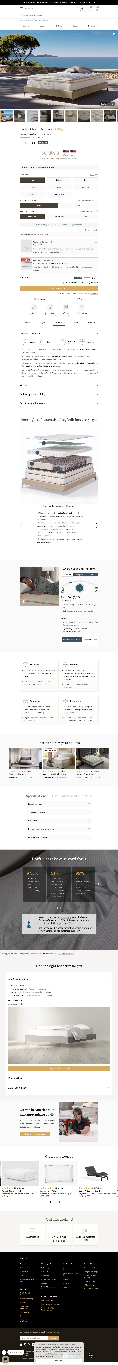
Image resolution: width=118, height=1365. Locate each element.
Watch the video (90, 640)
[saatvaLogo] (24, 1259)
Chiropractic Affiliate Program (91, 1276)
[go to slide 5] (54, 104)
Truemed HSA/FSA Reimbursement (47, 1309)
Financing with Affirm (48, 1300)
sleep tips (56, 1332)
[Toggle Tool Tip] (22, 1004)
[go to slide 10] (69, 104)
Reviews (44, 1283)
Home (22, 20)
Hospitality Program (91, 1281)
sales (39, 1332)
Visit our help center (27, 1268)
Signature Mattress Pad (42, 242)
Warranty (23, 1302)
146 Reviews (20, 1188)
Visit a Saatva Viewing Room (27, 1280)
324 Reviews (59, 1188)
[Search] (95, 15)
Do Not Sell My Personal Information (30, 1358)
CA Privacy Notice (25, 1356)
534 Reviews (27, 771)
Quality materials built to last (71, 1275)
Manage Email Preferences (24, 1321)
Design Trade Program (91, 1272)
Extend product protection (25, 1307)
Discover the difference (35, 1134)
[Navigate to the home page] (29, 8)
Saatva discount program (50, 1304)
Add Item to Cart (59, 288)
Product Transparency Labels (48, 1288)
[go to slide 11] (72, 104)
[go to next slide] (97, 525)
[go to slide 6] (57, 104)
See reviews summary (66, 953)
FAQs (21, 1316)
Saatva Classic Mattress (41, 20)
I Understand (59, 1360)
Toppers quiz (45, 1275)
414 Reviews (61, 771)
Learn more (94, 294)
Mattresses (29, 20)
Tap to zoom (106, 104)
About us (66, 1283)
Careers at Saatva (90, 1268)
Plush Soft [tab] (67, 575)
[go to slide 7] (60, 104)
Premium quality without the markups (71, 1269)
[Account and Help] (82, 8)
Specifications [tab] (36, 796)
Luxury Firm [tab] (79, 575)
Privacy (28, 1353)
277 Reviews (95, 771)
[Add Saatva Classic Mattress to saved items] (114, 34)
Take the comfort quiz (72, 640)
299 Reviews (97, 1188)
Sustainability (67, 1279)
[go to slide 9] (66, 104)
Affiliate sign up (89, 1285)
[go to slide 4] (51, 104)
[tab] (32, 438)
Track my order (25, 1312)
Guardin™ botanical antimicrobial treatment (63, 373)
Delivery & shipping (26, 1299)
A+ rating (66, 917)
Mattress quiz (46, 1268)
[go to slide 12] (75, 104)
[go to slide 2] (45, 104)
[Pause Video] (24, 601)
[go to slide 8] (63, 104)
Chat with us (24, 1272)
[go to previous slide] (21, 525)
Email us (22, 1276)
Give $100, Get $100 (91, 1289)
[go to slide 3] (48, 104)
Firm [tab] (91, 575)
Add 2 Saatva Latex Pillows (43, 260)
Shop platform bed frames (59, 1068)
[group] (59, 69)
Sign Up (53, 1338)
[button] (59, 167)
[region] (59, 528)
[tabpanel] (79, 605)
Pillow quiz (45, 1272)
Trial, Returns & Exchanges (25, 1294)
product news (46, 1332)
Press (65, 1287)
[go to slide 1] (42, 104)
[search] (57, 15)
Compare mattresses (48, 1279)
